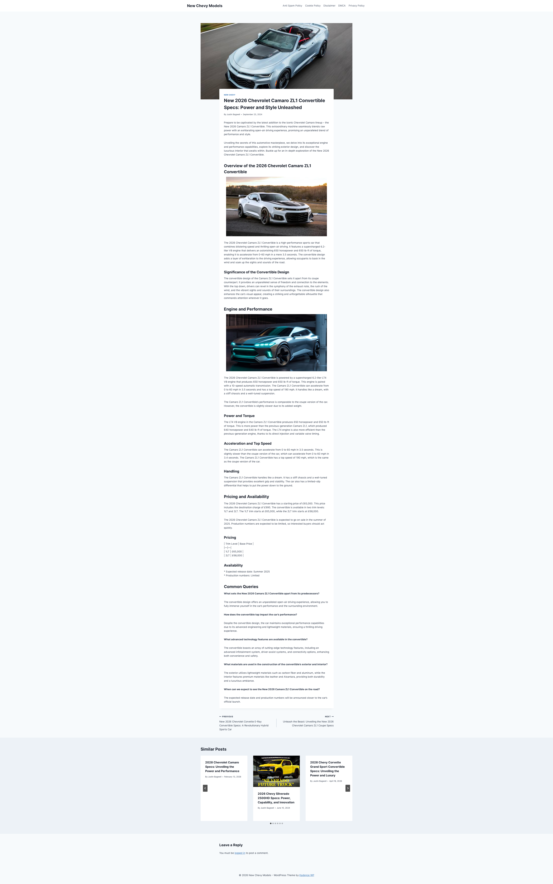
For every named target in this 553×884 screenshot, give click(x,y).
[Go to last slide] (205, 788)
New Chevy (229, 95)
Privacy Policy (356, 5)
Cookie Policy (313, 5)
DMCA (342, 5)
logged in (240, 853)
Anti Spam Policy (292, 5)
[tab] (270, 823)
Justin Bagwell (233, 114)
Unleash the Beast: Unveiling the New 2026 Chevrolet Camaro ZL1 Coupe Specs (308, 721)
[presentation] (276, 771)
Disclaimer (329, 5)
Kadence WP (306, 875)
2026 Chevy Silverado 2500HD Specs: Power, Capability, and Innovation (276, 798)
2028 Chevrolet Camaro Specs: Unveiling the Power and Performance (222, 767)
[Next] (347, 788)
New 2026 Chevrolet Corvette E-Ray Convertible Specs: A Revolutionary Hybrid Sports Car (244, 723)
